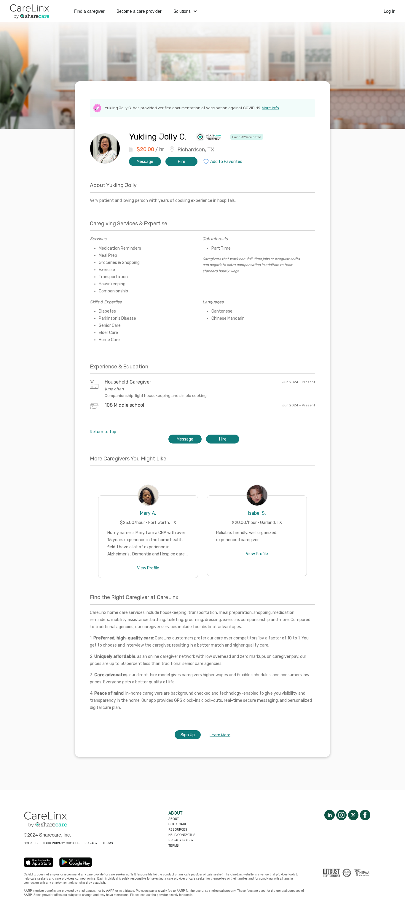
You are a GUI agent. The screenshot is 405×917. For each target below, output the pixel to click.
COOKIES (31, 843)
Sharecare (177, 824)
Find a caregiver (89, 11)
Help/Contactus (181, 835)
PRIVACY (91, 843)
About (173, 819)
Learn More (220, 735)
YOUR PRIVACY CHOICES (61, 843)
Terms (173, 845)
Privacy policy (181, 840)
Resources (177, 829)
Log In (390, 11)
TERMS (108, 843)
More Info (270, 108)
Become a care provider (139, 11)
